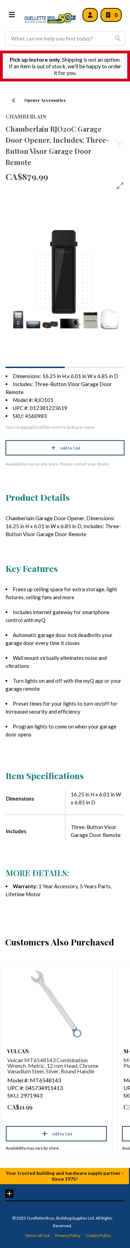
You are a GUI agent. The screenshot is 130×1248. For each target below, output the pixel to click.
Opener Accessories (45, 100)
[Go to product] (56, 1004)
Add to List (70, 448)
